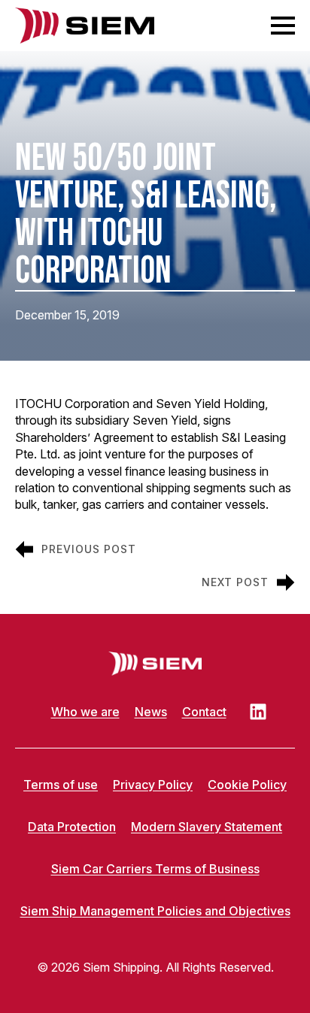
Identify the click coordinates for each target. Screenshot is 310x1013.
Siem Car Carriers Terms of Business (155, 868)
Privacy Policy (153, 784)
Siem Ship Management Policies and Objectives (155, 910)
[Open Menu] (283, 26)
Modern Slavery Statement (206, 826)
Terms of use (60, 784)
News (151, 711)
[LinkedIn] (258, 712)
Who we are (85, 711)
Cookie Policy (247, 784)
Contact (204, 711)
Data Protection (72, 826)
